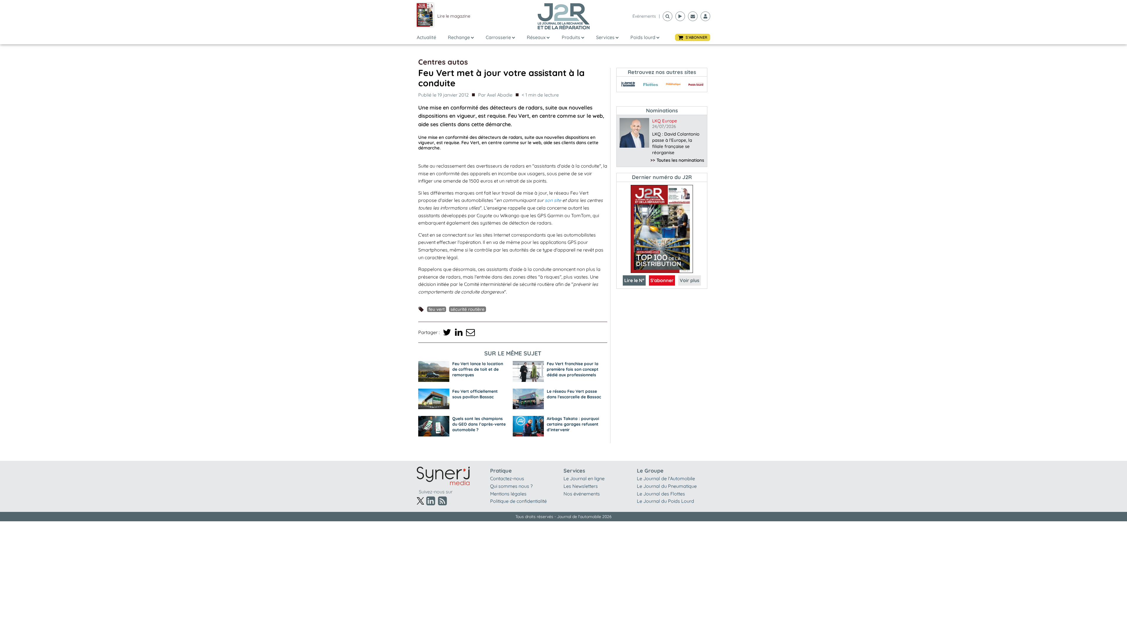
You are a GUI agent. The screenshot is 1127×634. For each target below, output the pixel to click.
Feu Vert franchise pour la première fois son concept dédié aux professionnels (572, 369)
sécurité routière (468, 309)
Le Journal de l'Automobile (666, 478)
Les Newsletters (581, 486)
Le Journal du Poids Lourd (665, 501)
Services (605, 37)
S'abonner (662, 280)
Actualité (426, 37)
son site (553, 200)
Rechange (459, 37)
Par (495, 95)
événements (644, 16)
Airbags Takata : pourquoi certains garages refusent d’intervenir (573, 424)
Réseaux (536, 37)
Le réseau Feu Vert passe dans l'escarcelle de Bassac (574, 394)
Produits (571, 37)
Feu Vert (436, 309)
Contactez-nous (507, 478)
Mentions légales (508, 494)
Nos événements (582, 494)
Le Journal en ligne (584, 478)
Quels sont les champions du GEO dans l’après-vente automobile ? (479, 424)
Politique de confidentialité (518, 501)
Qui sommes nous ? (511, 486)
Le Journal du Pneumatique (667, 486)
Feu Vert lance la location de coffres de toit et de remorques (477, 369)
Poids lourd (642, 37)
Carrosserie (498, 37)
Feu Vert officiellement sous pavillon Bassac (475, 394)
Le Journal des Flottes (661, 494)
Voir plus (689, 280)
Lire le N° (634, 280)
